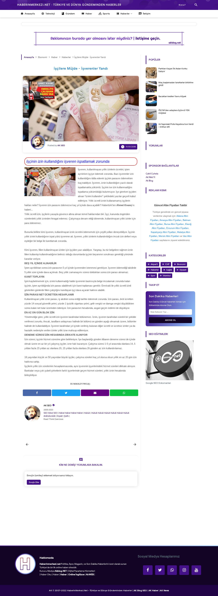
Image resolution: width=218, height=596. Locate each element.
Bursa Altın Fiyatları (174, 224)
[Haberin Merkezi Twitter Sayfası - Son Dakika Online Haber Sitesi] (160, 570)
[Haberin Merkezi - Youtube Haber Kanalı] (196, 570)
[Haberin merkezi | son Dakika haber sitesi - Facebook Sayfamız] (148, 570)
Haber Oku (46, 574)
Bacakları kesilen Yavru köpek (172, 96)
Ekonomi (181, 264)
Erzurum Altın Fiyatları (177, 228)
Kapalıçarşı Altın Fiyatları (163, 232)
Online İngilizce (76, 574)
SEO (46, 413)
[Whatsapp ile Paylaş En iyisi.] (124, 393)
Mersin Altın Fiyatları (169, 236)
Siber (50, 413)
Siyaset (183, 269)
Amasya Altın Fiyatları (170, 220)
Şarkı (66, 416)
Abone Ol (170, 320)
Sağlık (169, 269)
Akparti (154, 264)
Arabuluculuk (50, 416)
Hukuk (87, 413)
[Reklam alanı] (109, 39)
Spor (153, 275)
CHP (167, 264)
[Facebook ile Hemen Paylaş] (37, 393)
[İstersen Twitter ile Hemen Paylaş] (66, 393)
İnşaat (60, 416)
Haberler (155, 269)
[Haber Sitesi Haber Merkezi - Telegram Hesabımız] (172, 570)
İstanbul (167, 275)
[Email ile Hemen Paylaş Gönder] (95, 393)
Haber (61, 413)
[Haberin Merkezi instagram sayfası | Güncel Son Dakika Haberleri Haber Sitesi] (184, 570)
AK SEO (48, 405)
